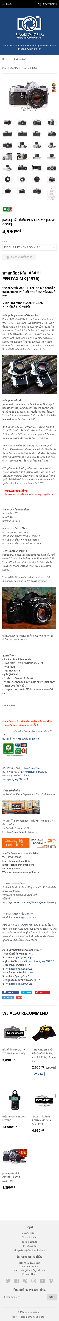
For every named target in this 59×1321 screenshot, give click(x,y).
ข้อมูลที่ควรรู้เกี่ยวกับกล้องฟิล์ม (29, 1250)
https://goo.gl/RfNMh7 (17, 779)
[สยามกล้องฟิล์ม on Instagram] (33, 1282)
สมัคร (52, 1297)
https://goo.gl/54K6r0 (43, 961)
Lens (4, 241)
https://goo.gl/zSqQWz (20, 968)
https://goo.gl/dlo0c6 (25, 917)
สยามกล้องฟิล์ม (32, 1312)
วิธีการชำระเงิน (29, 1237)
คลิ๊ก (26, 961)
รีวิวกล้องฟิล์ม (30, 1246)
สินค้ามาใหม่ (20, 59)
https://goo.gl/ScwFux (20, 976)
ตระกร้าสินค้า (49, 4)
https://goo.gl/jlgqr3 (32, 768)
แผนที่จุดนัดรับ (29, 1233)
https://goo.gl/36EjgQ (37, 771)
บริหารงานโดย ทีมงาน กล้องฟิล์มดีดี (28, 1317)
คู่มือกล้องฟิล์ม (29, 1241)
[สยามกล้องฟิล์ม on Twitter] (8, 1282)
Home (5, 59)
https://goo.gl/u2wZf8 (16, 832)
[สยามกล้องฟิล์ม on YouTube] (42, 1282)
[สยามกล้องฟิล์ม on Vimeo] (51, 1282)
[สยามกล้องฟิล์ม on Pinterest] (25, 1282)
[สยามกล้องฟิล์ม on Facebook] (16, 1282)
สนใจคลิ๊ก (7, 738)
